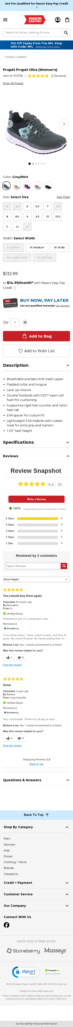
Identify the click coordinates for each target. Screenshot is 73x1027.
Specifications (18, 442)
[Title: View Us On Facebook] (6, 925)
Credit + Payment (18, 883)
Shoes (8, 856)
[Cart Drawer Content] (67, 20)
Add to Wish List (39, 351)
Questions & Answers (22, 780)
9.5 (37, 216)
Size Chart (63, 197)
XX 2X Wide (44, 257)
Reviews (10, 456)
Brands (9, 868)
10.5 (57, 216)
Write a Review (36, 499)
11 (7, 226)
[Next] (64, 124)
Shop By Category (18, 827)
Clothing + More (15, 862)
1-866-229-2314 (44, 984)
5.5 (17, 206)
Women (9, 844)
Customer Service (18, 894)
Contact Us (61, 984)
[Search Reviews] (64, 566)
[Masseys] (55, 951)
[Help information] (15, 287)
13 (27, 226)
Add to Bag (40, 336)
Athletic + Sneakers (16, 56)
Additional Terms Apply (48, 46)
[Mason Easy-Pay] (35, 20)
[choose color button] (6, 185)
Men (7, 838)
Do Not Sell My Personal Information (36, 1023)
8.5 (17, 216)
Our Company (15, 906)
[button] (26, 972)
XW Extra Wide (17, 257)
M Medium (37, 247)
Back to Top (36, 763)
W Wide (59, 247)
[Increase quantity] (25, 322)
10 (47, 216)
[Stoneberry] (23, 951)
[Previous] (9, 124)
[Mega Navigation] (5, 20)
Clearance (11, 874)
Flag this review (12, 664)
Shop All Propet (13, 83)
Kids (7, 850)
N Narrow (13, 247)
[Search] (66, 32)
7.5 (58, 206)
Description (16, 365)
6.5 (37, 206)
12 (17, 226)
